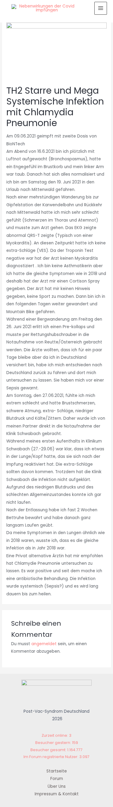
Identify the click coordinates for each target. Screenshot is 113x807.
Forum (56, 778)
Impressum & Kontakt (57, 794)
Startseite (56, 771)
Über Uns (57, 786)
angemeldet (44, 644)
